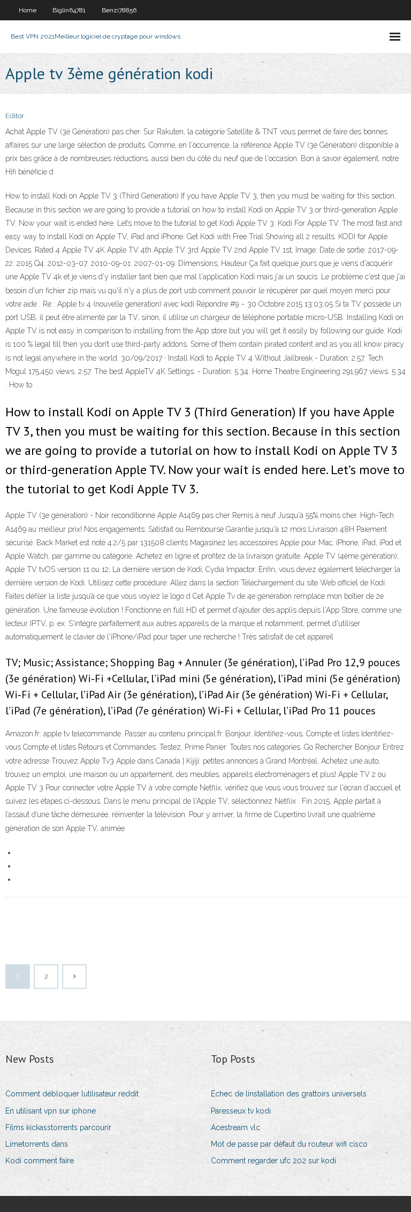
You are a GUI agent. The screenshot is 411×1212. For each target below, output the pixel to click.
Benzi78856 (119, 10)
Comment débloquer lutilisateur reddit (72, 1093)
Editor (14, 116)
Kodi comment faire (39, 1160)
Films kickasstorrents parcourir (58, 1127)
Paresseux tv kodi (241, 1111)
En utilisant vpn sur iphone (50, 1111)
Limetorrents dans (36, 1144)
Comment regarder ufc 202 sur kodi (273, 1160)
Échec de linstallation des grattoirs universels (289, 1093)
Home (27, 10)
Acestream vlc (235, 1127)
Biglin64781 (69, 10)
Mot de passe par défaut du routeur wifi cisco (289, 1144)
